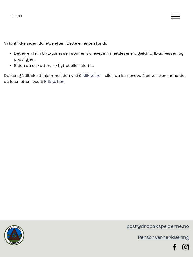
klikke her (93, 75)
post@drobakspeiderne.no (158, 226)
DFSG (17, 16)
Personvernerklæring (163, 237)
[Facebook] (174, 247)
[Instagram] (185, 247)
